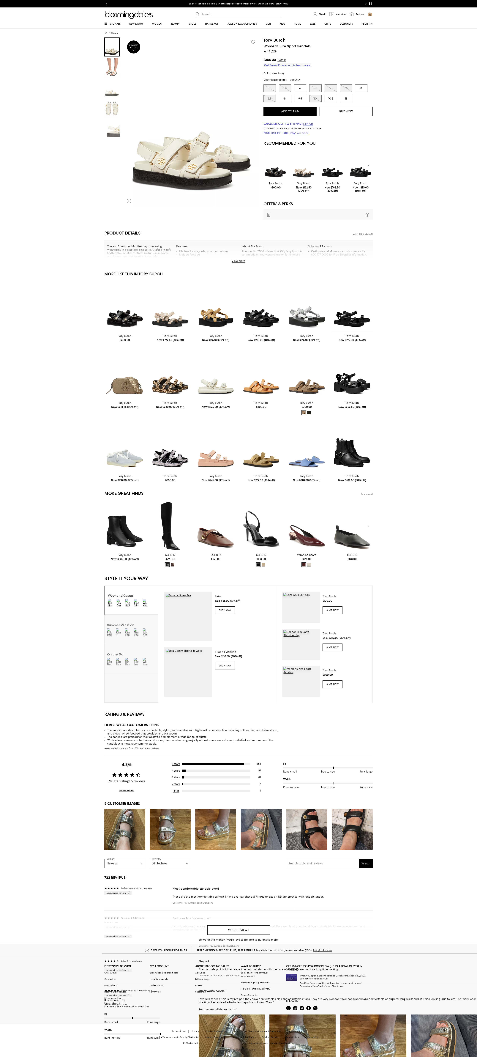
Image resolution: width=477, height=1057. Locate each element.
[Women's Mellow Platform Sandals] (215, 306)
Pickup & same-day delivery (255, 988)
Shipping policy (112, 998)
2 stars (176, 784)
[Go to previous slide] (106, 3)
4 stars (176, 770)
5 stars (176, 763)
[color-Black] (167, 565)
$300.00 (269, 60)
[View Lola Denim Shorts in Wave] (188, 672)
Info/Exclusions (299, 133)
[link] (275, 185)
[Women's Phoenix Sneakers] (124, 446)
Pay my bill (155, 991)
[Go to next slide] (366, 3)
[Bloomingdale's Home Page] (128, 15)
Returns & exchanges (115, 991)
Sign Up (308, 123)
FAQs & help (110, 985)
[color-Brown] (172, 565)
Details (281, 60)
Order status (156, 985)
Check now (337, 986)
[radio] (303, 412)
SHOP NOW (281, 3)
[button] (181, 121)
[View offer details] (318, 214)
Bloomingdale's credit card (164, 972)
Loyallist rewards (159, 979)
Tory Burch (274, 40)
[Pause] (370, 3)
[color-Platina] (263, 565)
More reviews (238, 930)
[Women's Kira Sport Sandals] (275, 165)
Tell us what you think (115, 1004)
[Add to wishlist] (253, 42)
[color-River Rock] (304, 412)
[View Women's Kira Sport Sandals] (301, 681)
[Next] (368, 165)
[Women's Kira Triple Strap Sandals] (361, 165)
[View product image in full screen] (129, 201)
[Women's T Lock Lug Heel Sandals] (352, 373)
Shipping (351, 262)
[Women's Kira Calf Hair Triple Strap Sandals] (170, 373)
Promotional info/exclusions (315, 986)
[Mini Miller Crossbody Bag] (124, 373)
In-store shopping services (255, 982)
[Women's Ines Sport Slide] (306, 373)
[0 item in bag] (370, 14)
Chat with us (111, 972)
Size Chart (295, 79)
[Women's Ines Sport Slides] (261, 373)
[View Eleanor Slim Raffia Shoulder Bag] (301, 644)
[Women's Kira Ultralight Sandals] (304, 165)
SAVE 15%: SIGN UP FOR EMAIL (169, 950)
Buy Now (346, 111)
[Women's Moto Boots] (352, 446)
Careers (199, 985)
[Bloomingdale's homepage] (105, 33)
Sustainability (202, 991)
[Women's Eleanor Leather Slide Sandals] (306, 446)
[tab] (112, 46)
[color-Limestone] (309, 565)
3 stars (176, 777)
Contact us (110, 979)
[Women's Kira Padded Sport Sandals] (215, 373)
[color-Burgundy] (304, 565)
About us (200, 972)
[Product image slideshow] (191, 121)
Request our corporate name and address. (272, 1043)
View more (238, 260)
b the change (202, 979)
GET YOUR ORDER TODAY (202, 3)
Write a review (126, 790)
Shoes (114, 33)
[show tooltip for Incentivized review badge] (128, 893)
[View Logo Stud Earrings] (301, 607)
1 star (176, 790)
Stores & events (249, 995)
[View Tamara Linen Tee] (188, 616)
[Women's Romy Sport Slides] (261, 446)
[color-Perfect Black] (309, 412)
